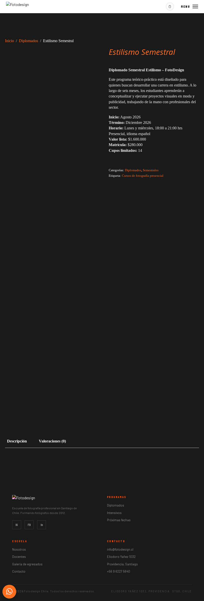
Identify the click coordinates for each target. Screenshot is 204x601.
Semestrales (150, 170)
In (42, 525)
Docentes (19, 557)
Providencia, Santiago (122, 564)
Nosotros (19, 549)
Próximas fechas (119, 520)
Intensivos (114, 513)
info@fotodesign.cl (120, 549)
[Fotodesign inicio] (17, 6)
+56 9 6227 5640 (118, 571)
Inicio (9, 41)
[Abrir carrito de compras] (170, 6)
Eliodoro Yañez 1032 (121, 557)
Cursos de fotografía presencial (142, 175)
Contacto (18, 571)
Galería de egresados (27, 564)
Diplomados (28, 41)
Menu (185, 6)
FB (29, 525)
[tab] (17, 441)
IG (16, 525)
